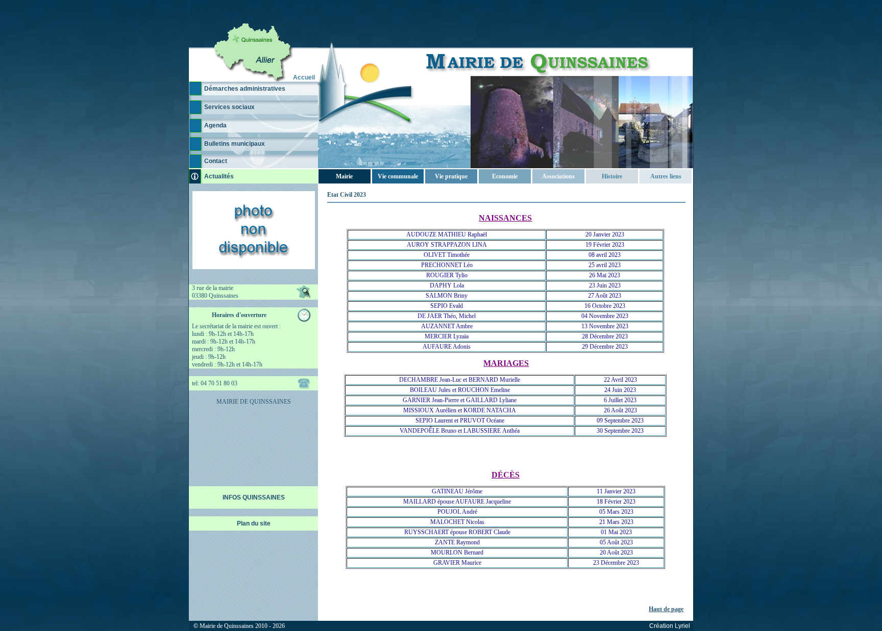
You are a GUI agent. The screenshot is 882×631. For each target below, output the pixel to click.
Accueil (304, 77)
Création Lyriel (669, 625)
